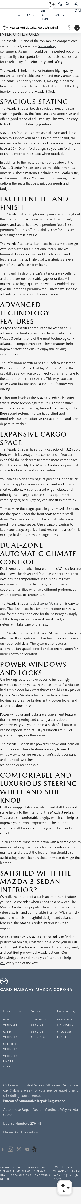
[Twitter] (18, 1150)
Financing (66, 1011)
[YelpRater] (34, 1150)
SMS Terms (22, 1171)
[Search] (67, 4)
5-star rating (47, 46)
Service (38, 1011)
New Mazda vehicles (27, 695)
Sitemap (6, 1171)
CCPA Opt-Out (21, 1175)
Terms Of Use (37, 1167)
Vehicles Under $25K (10, 1061)
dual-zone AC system (48, 603)
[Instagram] (10, 1150)
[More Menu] (5, 15)
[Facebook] (2, 1150)
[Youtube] (27, 1150)
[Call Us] (60, 4)
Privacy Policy (11, 1167)
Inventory (12, 1011)
